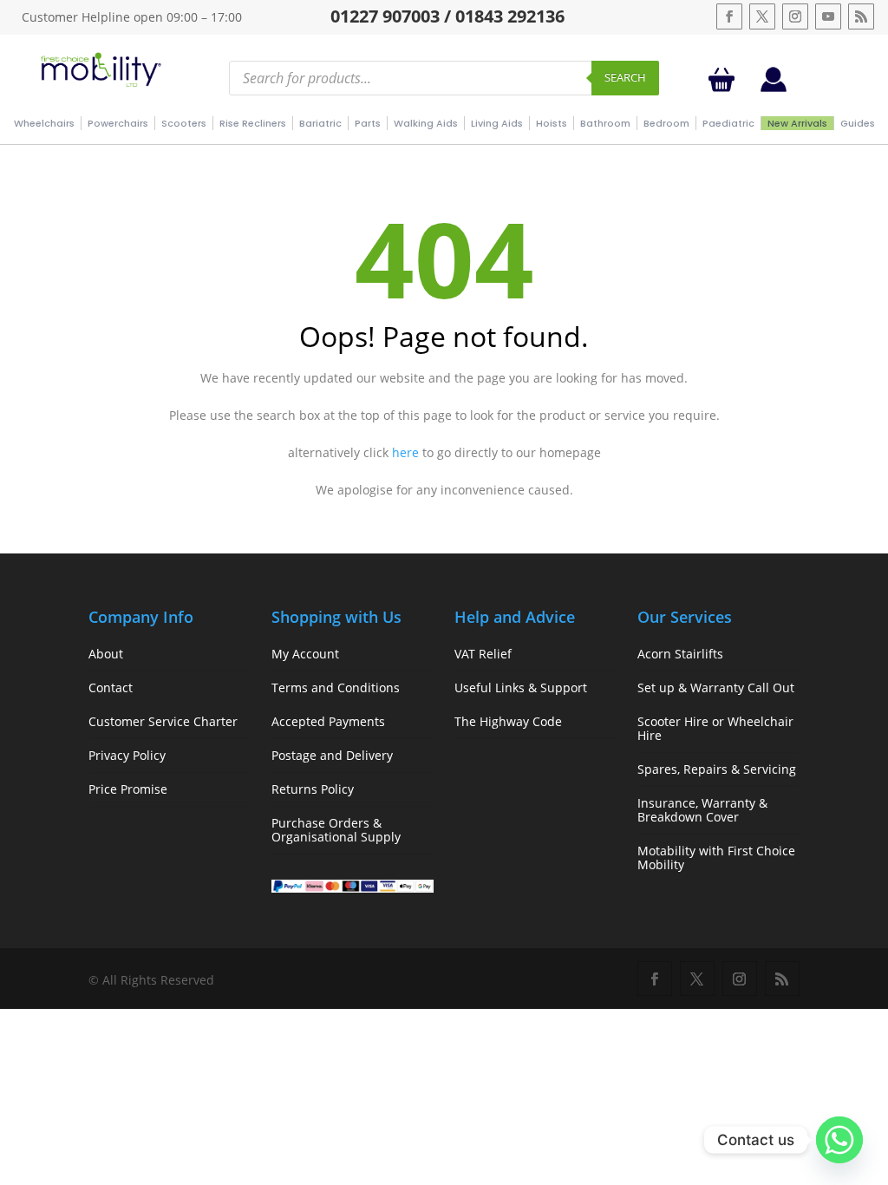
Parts (368, 123)
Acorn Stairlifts (680, 653)
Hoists (551, 123)
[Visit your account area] (774, 87)
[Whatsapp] (839, 1139)
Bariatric (320, 123)
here (405, 452)
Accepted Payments (328, 721)
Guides (857, 123)
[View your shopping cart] (725, 79)
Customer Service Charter (163, 721)
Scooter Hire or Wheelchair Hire (715, 728)
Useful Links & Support (520, 687)
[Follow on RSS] (861, 16)
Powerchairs (118, 123)
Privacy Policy (127, 755)
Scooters (183, 123)
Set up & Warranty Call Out (715, 687)
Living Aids (497, 123)
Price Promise (127, 789)
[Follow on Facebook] (729, 16)
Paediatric (728, 123)
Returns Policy (312, 789)
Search (625, 77)
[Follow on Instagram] (795, 16)
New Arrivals (797, 123)
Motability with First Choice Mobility (716, 857)
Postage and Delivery (332, 755)
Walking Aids (426, 123)
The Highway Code (508, 721)
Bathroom (605, 123)
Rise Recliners (252, 123)
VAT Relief (483, 653)
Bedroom (666, 123)
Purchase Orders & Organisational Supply (336, 830)
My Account (305, 653)
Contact (110, 687)
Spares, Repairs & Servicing (716, 769)
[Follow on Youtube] (828, 16)
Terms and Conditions (335, 687)
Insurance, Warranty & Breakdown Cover (702, 810)
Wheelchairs (44, 123)
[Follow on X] (762, 16)
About (105, 653)
